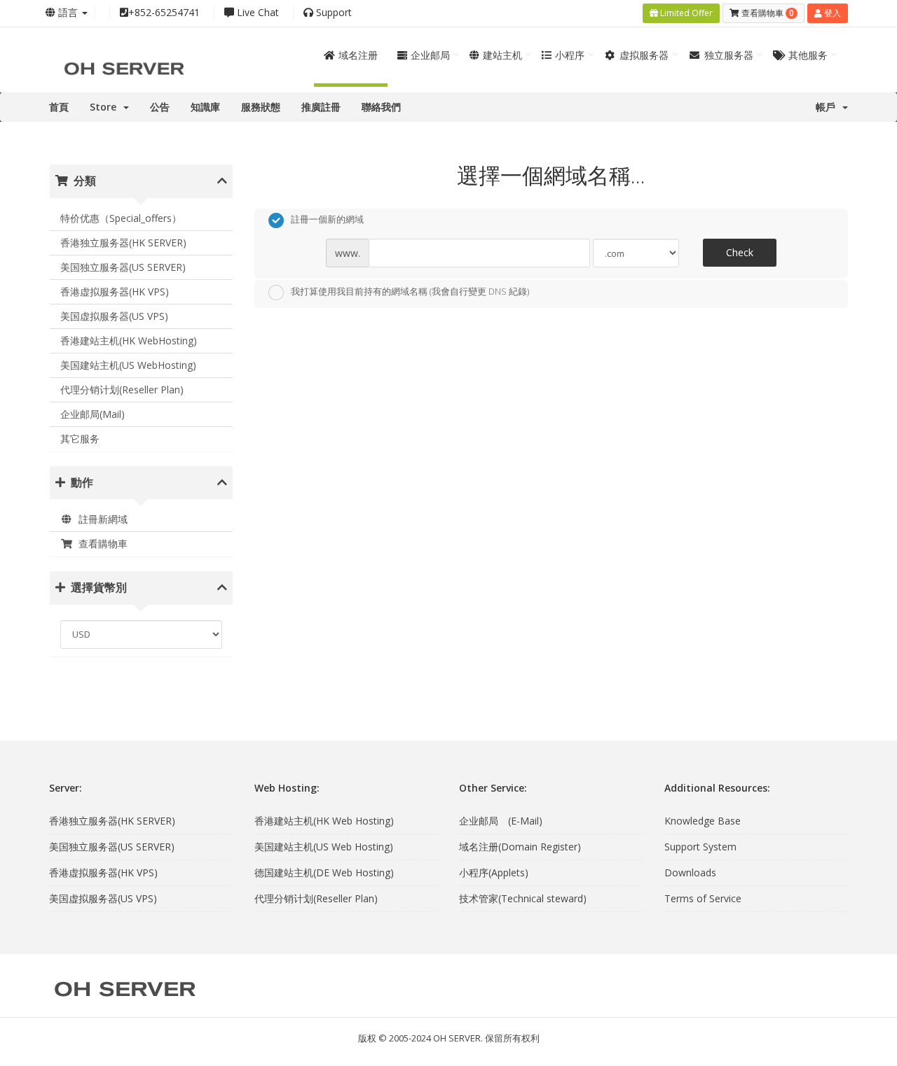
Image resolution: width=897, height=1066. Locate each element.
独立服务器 (728, 55)
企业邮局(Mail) (92, 414)
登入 (831, 13)
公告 (160, 106)
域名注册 (358, 55)
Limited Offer (685, 13)
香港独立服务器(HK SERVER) (123, 242)
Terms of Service (702, 898)
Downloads (690, 872)
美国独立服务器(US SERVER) (123, 267)
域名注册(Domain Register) (520, 846)
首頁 (59, 106)
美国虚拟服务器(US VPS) (114, 316)
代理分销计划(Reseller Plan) (122, 389)
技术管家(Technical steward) (523, 898)
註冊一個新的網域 (327, 219)
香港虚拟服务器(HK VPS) (114, 291)
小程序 (569, 55)
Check (739, 252)
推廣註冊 (321, 106)
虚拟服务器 (644, 55)
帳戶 (828, 106)
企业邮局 (430, 55)
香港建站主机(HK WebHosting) (128, 340)
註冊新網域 (100, 519)
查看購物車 (100, 543)
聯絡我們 (381, 106)
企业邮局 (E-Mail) (500, 820)
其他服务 (808, 55)
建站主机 (502, 55)
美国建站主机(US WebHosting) (128, 365)
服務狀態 (260, 106)
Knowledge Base (702, 820)
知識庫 (205, 106)
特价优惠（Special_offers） (121, 218)
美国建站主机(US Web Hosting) (323, 846)
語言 (68, 12)
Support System (700, 846)
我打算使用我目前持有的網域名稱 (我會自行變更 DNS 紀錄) (410, 291)
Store (106, 106)
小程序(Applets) (493, 872)
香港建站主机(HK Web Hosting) (324, 820)
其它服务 (80, 438)
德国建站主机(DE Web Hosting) (324, 872)
